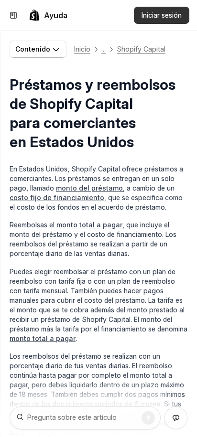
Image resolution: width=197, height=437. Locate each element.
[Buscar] (148, 418)
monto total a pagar (89, 225)
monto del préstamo (89, 188)
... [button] (103, 49)
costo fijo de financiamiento (57, 197)
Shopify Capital (141, 49)
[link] (48, 15)
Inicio (82, 49)
